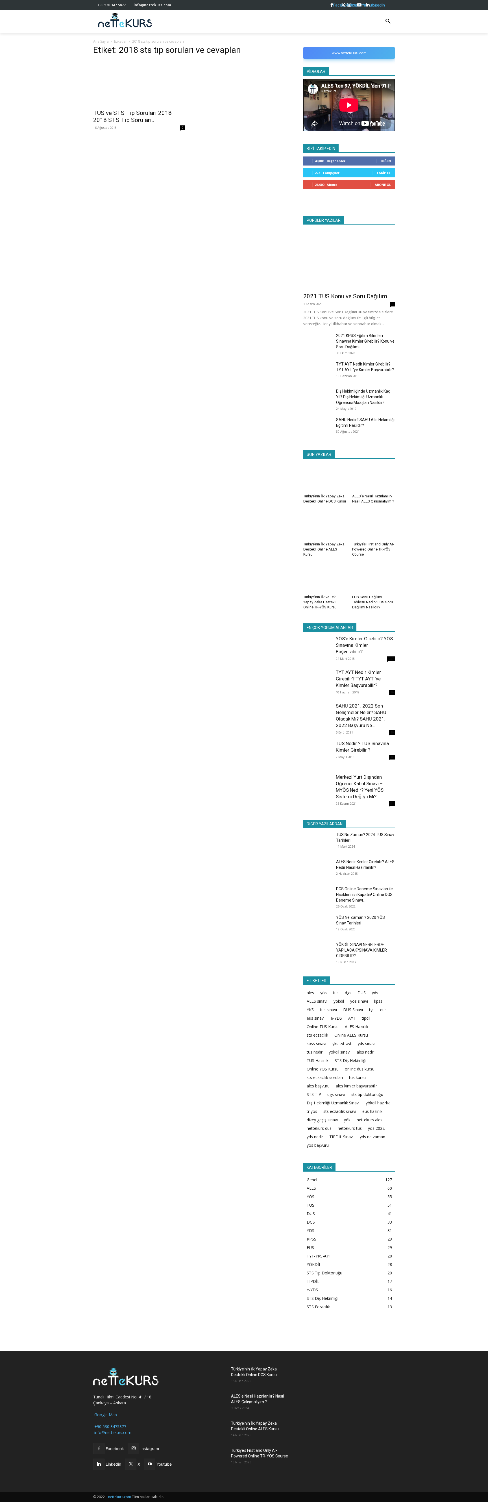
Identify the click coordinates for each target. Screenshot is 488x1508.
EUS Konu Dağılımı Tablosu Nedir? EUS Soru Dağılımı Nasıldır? (372, 602)
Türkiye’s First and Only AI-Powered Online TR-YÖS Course (373, 549)
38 (392, 757)
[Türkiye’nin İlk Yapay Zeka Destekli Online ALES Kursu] (324, 524)
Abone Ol (383, 184)
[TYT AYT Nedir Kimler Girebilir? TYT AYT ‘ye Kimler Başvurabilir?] (317, 370)
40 (392, 732)
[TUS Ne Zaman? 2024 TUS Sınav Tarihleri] (317, 842)
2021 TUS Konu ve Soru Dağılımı (346, 296)
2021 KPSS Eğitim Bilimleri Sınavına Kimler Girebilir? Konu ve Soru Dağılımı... (365, 341)
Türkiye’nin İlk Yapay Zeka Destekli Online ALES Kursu (324, 549)
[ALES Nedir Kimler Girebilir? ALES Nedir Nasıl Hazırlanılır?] (317, 868)
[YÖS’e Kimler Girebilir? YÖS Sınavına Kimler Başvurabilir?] (317, 650)
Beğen (386, 161)
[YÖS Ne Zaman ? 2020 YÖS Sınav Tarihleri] (317, 924)
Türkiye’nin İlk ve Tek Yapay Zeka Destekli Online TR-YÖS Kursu (320, 602)
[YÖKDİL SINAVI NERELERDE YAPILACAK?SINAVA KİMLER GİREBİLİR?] (317, 951)
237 (391, 659)
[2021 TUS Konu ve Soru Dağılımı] (349, 258)
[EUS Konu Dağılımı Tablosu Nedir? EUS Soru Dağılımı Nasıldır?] (373, 578)
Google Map (105, 1414)
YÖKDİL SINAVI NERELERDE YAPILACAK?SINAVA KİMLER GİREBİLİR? (361, 950)
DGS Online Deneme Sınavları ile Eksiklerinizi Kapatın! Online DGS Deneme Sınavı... (364, 894)
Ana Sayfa (101, 41)
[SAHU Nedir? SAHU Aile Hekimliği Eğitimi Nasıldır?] (317, 427)
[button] (388, 21)
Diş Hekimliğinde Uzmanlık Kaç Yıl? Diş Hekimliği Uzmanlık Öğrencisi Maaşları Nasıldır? (363, 397)
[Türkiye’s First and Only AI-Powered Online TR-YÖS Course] (373, 524)
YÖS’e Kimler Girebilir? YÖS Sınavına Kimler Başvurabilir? (364, 645)
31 (392, 804)
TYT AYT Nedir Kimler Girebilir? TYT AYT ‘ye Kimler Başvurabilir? (358, 678)
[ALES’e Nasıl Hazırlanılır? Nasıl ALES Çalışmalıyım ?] (373, 477)
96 (392, 692)
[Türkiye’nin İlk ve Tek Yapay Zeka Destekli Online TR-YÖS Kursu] (324, 578)
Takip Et (383, 173)
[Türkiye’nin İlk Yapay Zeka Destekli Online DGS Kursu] (324, 477)
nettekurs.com (119, 1496)
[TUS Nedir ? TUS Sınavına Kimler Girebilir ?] (317, 754)
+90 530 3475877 (109, 1426)
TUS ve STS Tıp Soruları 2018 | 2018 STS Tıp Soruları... (134, 116)
